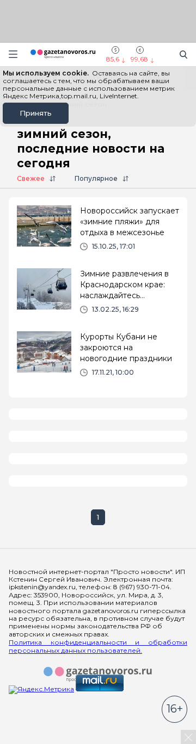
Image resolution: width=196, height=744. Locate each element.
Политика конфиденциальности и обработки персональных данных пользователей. (98, 646)
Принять (36, 113)
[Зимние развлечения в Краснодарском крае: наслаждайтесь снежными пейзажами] (98, 295)
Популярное (96, 178)
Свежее (31, 178)
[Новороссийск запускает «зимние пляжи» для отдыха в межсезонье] (98, 232)
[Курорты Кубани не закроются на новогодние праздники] (98, 358)
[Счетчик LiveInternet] (33, 739)
